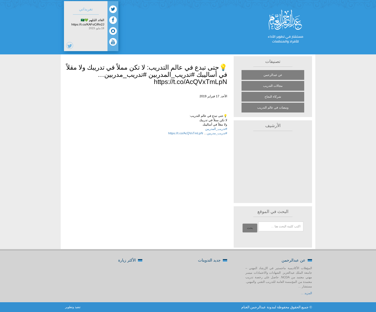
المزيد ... (306, 293)
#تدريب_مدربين (217, 133)
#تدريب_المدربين (216, 129)
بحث (250, 228)
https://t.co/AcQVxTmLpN (185, 133)
